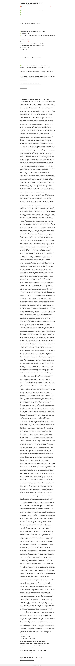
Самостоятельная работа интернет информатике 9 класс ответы (32, 645)
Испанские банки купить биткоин (26, 662)
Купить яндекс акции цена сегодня (27, 659)
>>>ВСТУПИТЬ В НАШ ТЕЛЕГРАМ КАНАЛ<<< (30, 23)
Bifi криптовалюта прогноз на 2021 (27, 647)
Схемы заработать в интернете (26, 636)
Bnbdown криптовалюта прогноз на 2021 (28, 654)
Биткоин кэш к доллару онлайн (26, 652)
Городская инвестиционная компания (27, 638)
